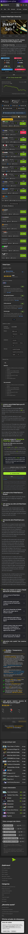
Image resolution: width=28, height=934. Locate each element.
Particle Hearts (14, 813)
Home (2, 12)
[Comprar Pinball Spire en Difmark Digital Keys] (5, 121)
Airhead (14, 798)
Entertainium (7, 286)
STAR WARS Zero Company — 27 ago (14, 758)
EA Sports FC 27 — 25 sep (14, 773)
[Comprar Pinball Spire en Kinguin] (4, 167)
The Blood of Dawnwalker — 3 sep (14, 764)
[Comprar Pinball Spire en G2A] (4, 196)
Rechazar (14, 931)
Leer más (9, 292)
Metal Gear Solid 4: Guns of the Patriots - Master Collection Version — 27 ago (14, 755)
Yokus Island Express (14, 792)
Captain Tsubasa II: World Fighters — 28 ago (14, 761)
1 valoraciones (15, 276)
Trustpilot (9, 681)
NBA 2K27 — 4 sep (14, 770)
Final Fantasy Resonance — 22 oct (14, 782)
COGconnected (7, 303)
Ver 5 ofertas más (14, 203)
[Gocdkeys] (4, 5)
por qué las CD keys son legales (16, 671)
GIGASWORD (14, 807)
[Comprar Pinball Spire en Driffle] (4, 130)
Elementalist (14, 804)
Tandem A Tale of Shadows (14, 795)
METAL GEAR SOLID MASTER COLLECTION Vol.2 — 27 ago (14, 752)
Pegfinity (14, 816)
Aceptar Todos (6, 931)
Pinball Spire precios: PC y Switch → (19, 93)
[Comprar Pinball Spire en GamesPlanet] (4, 232)
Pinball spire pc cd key (16, 12)
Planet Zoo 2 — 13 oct (14, 779)
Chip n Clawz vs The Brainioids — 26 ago (14, 746)
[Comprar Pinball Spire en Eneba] (4, 137)
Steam (10, 40)
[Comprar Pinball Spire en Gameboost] (4, 189)
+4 (14, 319)
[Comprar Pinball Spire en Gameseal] (4, 159)
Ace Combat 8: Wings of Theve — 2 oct (14, 776)
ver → (23, 271)
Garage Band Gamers (9, 295)
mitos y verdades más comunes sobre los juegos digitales (14, 673)
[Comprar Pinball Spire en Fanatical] (4, 224)
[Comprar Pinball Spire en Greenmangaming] (4, 246)
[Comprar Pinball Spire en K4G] (4, 145)
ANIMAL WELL (14, 801)
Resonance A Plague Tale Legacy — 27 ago (14, 749)
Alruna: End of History (14, 810)
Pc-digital (7, 12)
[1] (11, 709)
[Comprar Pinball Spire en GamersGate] (4, 239)
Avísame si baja (15, 473)
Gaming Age (6, 311)
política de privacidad (10, 926)
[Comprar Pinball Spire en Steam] (4, 253)
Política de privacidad (6, 933)
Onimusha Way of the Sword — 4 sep (14, 767)
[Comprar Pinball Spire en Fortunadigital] (4, 210)
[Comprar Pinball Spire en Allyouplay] (4, 217)
